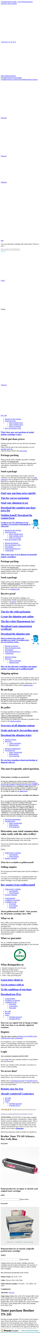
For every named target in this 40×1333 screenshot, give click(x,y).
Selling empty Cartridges (13, 853)
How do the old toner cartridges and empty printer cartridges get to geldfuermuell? (19, 667)
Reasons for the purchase (13, 419)
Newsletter (12, 907)
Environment (9, 547)
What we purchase (15, 426)
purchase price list (6, 449)
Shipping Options (10, 657)
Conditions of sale (11, 902)
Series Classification (15, 752)
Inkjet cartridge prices (16, 423)
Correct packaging (15, 661)
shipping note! (15, 589)
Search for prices (10, 421)
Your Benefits (13, 855)
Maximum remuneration (13, 748)
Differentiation (13, 754)
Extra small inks (14, 756)
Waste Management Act (12, 549)
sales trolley (23, 451)
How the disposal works (13, 545)
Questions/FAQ (10, 750)
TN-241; (11, 1292)
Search (3, 251)
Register (7, 1013)
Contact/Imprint (10, 898)
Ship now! (8, 659)
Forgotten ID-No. (14, 1019)
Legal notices (13, 906)
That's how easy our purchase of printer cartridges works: (17, 433)
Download (12, 904)
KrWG (14, 602)
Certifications (9, 550)
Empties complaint (11, 858)
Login (7, 1015)
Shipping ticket (14, 662)
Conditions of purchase (12, 900)
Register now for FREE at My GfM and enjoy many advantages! (19, 1037)
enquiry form (23, 791)
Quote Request (14, 856)
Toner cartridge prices (16, 424)
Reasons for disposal (11, 543)
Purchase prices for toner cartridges (27, 784)
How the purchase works (13, 428)
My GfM (8, 1011)
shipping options (15, 721)
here (7, 1059)
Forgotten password (15, 1017)
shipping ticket (28, 685)
